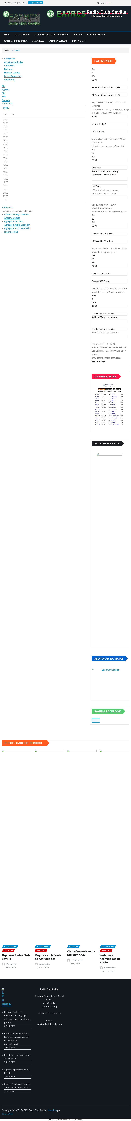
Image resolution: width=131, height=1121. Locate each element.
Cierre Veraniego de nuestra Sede (81, 953)
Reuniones (9, 79)
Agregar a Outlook (13, 221)
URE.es (7, 1004)
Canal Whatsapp (58, 41)
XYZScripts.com (77, 1120)
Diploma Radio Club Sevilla (16, 957)
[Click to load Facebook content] (96, 720)
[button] (17, 211)
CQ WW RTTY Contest (102, 241)
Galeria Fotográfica (16, 41)
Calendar (16, 50)
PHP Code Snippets (55, 1120)
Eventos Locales (12, 72)
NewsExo (52, 1110)
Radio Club (21, 34)
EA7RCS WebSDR (95, 34)
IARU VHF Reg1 (99, 131)
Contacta (78, 41)
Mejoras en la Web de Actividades (48, 957)
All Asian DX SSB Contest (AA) (106, 95)
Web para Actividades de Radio (110, 958)
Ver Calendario (99, 361)
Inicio (7, 34)
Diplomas (8, 69)
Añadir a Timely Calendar (16, 214)
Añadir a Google (12, 217)
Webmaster (12, 964)
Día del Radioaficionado (103, 329)
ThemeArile (7, 1114)
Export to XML (11, 231)
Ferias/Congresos (12, 76)
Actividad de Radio (13, 62)
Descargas (38, 41)
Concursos (9, 65)
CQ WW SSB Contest (101, 281)
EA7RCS (76, 34)
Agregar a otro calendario (17, 228)
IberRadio (96, 186)
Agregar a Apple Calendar (17, 224)
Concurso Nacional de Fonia (50, 34)
